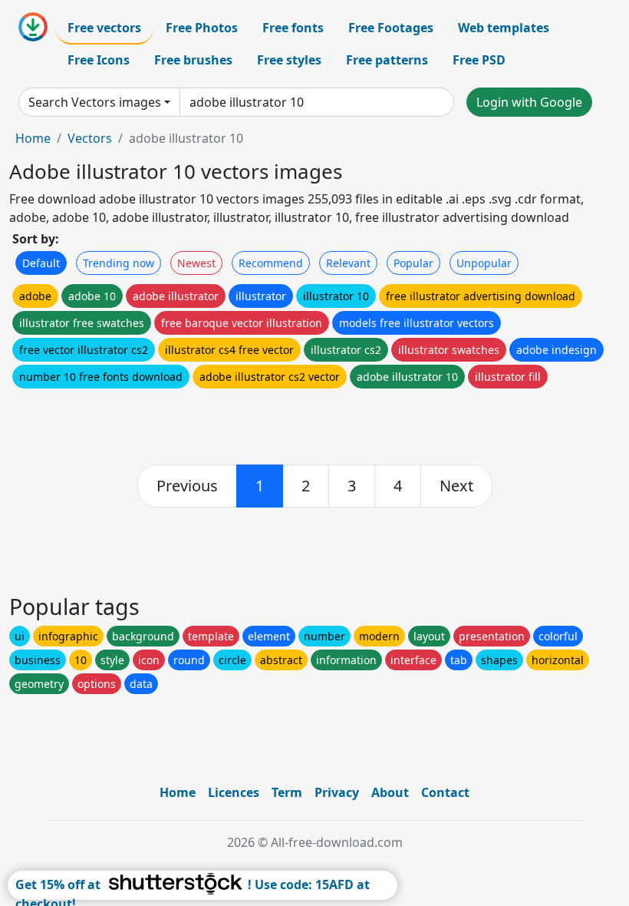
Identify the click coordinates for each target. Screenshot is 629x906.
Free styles (289, 59)
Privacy (336, 792)
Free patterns (387, 59)
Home (33, 138)
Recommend (271, 263)
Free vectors (104, 27)
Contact (445, 792)
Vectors (90, 138)
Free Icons (99, 59)
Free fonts (293, 27)
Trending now (118, 263)
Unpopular (484, 263)
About (390, 792)
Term (287, 792)
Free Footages (390, 27)
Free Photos (202, 27)
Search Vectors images (94, 102)
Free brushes (193, 59)
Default (41, 263)
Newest (196, 263)
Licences (233, 792)
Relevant (348, 263)
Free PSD (479, 59)
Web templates (503, 27)
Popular (413, 263)
